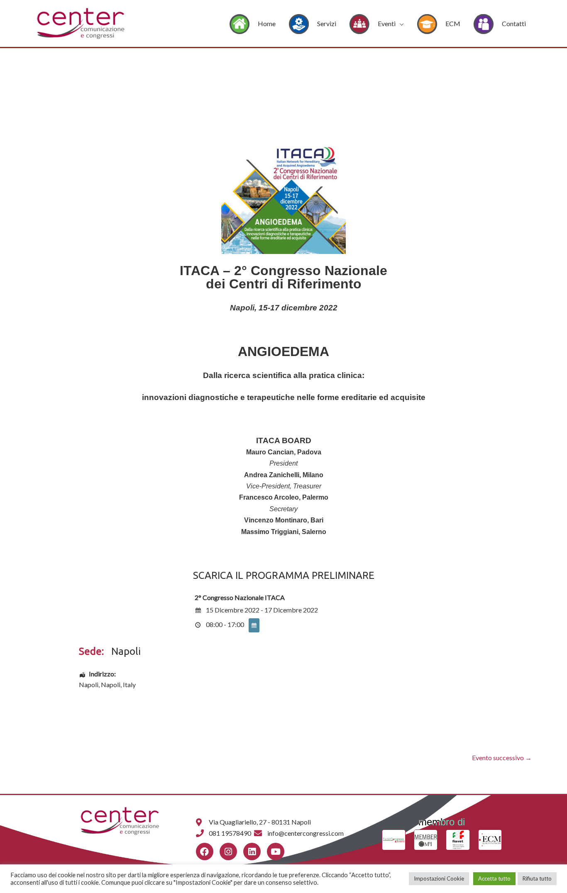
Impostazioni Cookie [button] (439, 878)
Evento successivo (502, 757)
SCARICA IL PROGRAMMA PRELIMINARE (283, 575)
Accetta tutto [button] (494, 878)
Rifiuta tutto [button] (537, 878)
